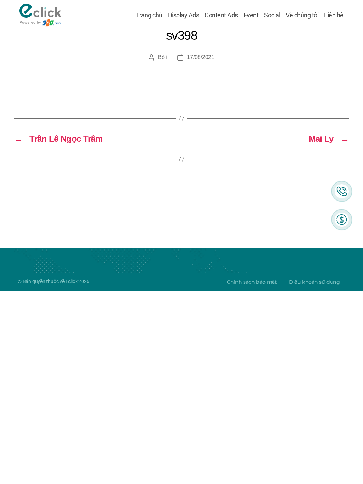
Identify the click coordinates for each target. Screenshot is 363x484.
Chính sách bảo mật (252, 282)
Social (272, 15)
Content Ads (221, 15)
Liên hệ (334, 15)
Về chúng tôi (302, 15)
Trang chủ (149, 15)
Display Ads (183, 15)
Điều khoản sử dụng (314, 282)
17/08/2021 (200, 57)
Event (251, 15)
